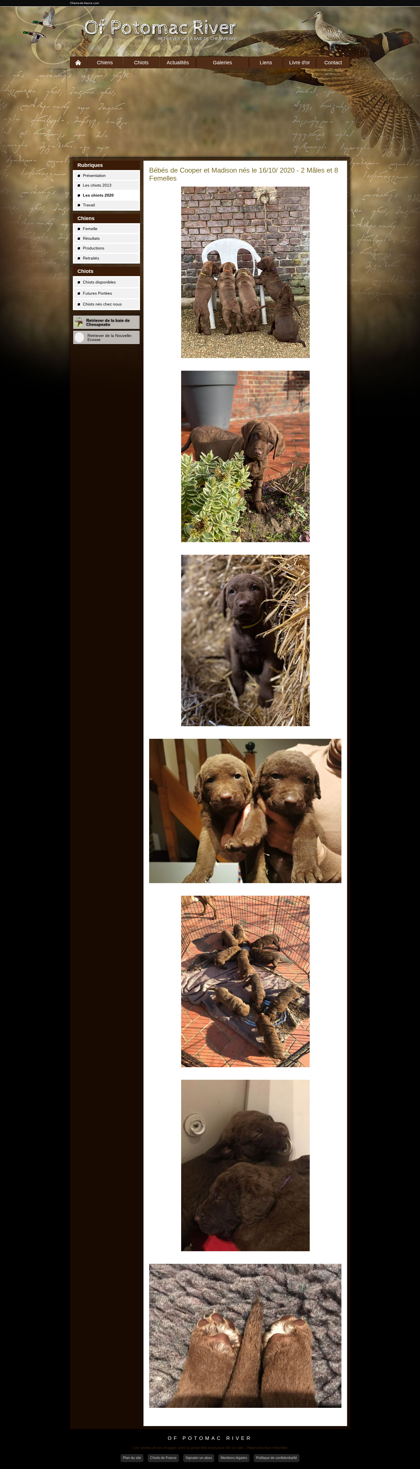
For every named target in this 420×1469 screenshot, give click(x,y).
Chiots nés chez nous (102, 304)
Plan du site (132, 1458)
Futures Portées (97, 293)
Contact (333, 62)
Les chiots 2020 (98, 195)
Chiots (141, 62)
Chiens (105, 62)
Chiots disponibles (99, 282)
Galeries (222, 62)
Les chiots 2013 (97, 185)
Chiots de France (163, 1458)
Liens (266, 62)
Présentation (94, 175)
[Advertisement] (210, 113)
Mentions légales (234, 1458)
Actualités (178, 62)
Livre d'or (299, 62)
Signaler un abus (198, 1458)
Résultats (91, 238)
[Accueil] (78, 62)
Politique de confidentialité (276, 1458)
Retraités (91, 258)
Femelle (90, 228)
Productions (93, 248)
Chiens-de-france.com (84, 3)
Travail (89, 205)
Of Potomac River (160, 28)
